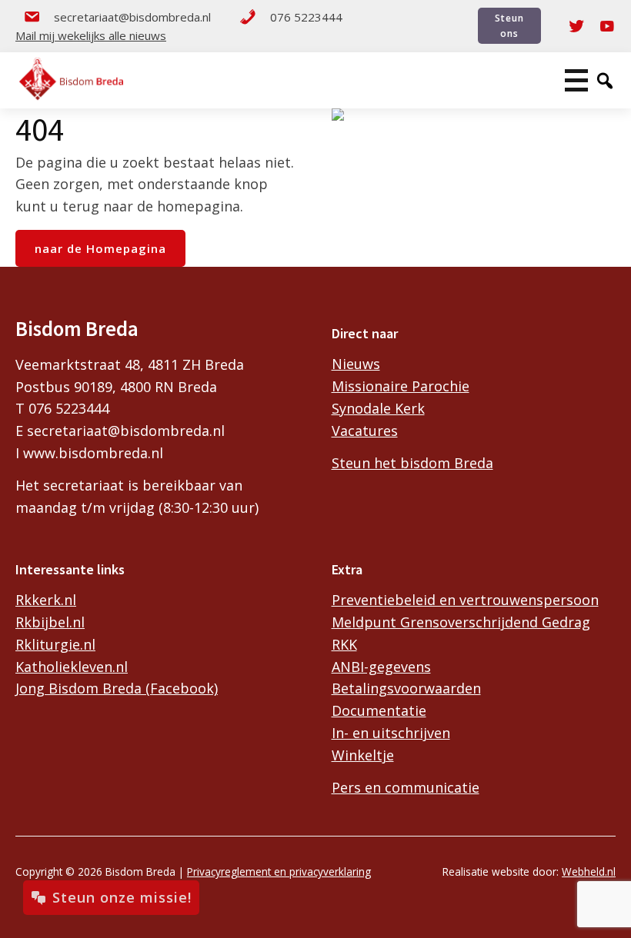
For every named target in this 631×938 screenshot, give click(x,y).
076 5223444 (306, 17)
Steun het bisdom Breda (412, 463)
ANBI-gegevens (381, 666)
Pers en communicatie (405, 787)
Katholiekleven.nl (71, 666)
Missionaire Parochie (400, 386)
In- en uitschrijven (391, 732)
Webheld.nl (589, 871)
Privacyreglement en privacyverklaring (279, 871)
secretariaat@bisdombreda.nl (132, 17)
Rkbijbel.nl (50, 622)
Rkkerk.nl (45, 599)
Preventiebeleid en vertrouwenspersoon (465, 599)
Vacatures (365, 430)
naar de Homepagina (100, 248)
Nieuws (356, 363)
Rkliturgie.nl (55, 644)
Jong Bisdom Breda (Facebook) (116, 688)
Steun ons (509, 25)
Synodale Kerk (378, 408)
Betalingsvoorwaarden (406, 688)
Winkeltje (363, 755)
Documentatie (379, 710)
